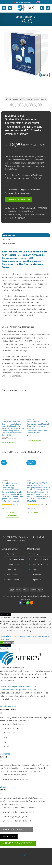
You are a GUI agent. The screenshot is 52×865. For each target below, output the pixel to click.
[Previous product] (30, 21)
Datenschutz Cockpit (9, 636)
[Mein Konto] (42, 8)
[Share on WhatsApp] (12, 105)
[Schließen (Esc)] (24, 850)
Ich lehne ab (8, 642)
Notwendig (5, 686)
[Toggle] (4, 537)
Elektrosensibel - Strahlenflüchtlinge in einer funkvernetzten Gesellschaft (24, 214)
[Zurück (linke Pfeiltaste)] (2, 860)
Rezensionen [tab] (9, 243)
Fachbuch (21, 217)
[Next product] (24, 21)
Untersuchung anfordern (12, 514)
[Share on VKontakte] (35, 105)
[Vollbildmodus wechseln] (9, 850)
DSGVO (3, 786)
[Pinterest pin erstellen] (31, 105)
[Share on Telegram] (40, 105)
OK (1, 642)
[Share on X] (21, 105)
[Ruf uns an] (28, 603)
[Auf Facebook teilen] (17, 105)
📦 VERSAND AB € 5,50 (22, 1)
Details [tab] (6, 239)
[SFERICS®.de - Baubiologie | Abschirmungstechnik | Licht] (26, 8)
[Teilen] (17, 850)
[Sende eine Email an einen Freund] (26, 105)
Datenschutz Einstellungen (31, 636)
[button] (4, 8)
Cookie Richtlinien (28, 689)
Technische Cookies (8, 706)
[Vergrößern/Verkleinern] (2, 850)
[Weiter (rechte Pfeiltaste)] (9, 860)
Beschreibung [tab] (9, 235)
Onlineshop (5, 753)
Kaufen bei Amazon (18, 199)
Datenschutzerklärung (10, 689)
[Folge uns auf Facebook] (20, 603)
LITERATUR (30, 17)
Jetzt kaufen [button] (33, 512)
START (19, 17)
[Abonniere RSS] (31, 603)
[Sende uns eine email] (24, 603)
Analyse (14, 686)
